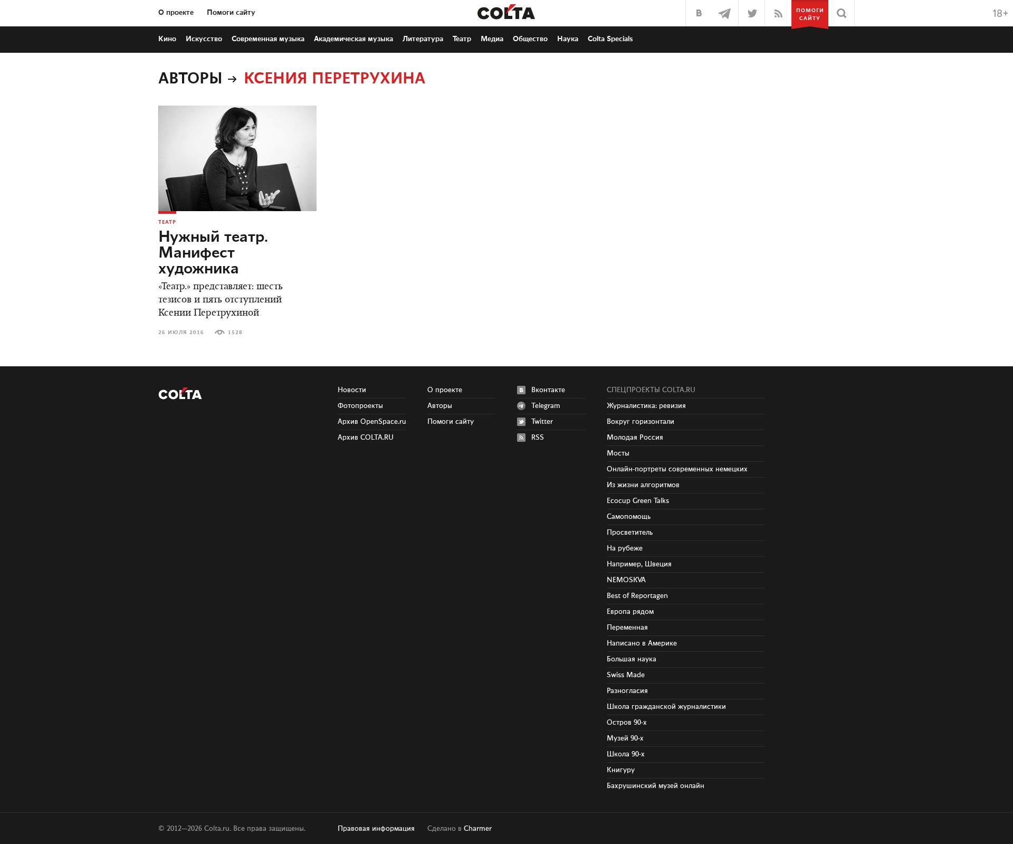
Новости (352, 390)
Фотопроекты (360, 406)
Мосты (618, 453)
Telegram (545, 406)
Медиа (492, 39)
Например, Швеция (639, 564)
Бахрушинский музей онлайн (655, 786)
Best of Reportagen (637, 596)
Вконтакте (548, 390)
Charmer (478, 828)
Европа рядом (630, 611)
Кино (167, 39)
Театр (462, 39)
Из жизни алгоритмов (643, 485)
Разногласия (627, 691)
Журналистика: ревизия (646, 406)
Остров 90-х (627, 722)
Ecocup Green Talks (638, 501)
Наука (567, 39)
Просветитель (630, 532)
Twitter (542, 421)
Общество (530, 39)
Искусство (204, 39)
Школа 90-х (626, 754)
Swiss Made (626, 675)
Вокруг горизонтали (640, 421)
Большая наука (631, 659)
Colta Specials (610, 39)
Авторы (190, 79)
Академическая (353, 39)
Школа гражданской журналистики (666, 706)
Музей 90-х (625, 738)
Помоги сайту (231, 12)
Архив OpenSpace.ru (372, 421)
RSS (537, 437)
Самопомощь (629, 516)
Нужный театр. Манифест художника (213, 253)
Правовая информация (376, 828)
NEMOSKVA (626, 580)
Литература (423, 39)
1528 (235, 332)
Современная (268, 39)
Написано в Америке (642, 643)
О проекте (176, 12)
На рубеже (625, 548)
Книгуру (621, 770)
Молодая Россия (635, 437)
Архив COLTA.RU (366, 437)
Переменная (627, 627)
